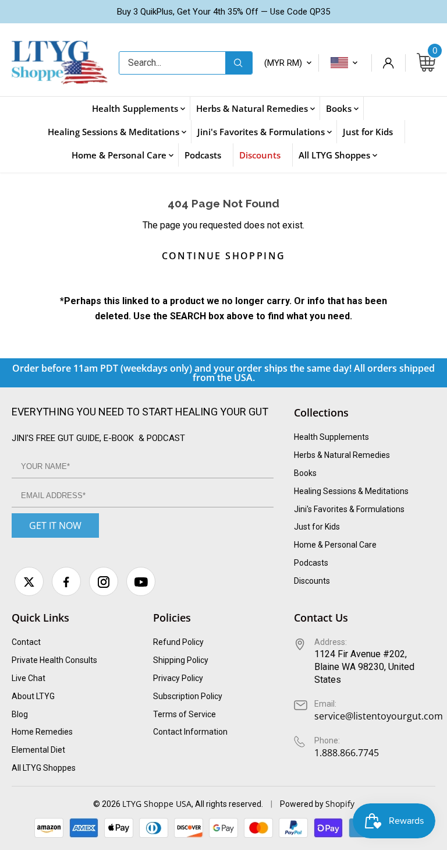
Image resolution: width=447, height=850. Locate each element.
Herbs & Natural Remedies (342, 455)
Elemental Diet (38, 749)
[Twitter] (29, 581)
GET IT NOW (55, 525)
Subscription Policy (187, 696)
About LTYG (33, 696)
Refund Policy (178, 642)
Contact (26, 642)
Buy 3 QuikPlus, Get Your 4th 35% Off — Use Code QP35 (223, 11)
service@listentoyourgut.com (378, 716)
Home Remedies (42, 731)
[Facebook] (66, 581)
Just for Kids (317, 526)
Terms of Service (184, 714)
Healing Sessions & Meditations (351, 491)
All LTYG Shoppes (44, 768)
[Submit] (238, 63)
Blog (20, 714)
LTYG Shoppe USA (156, 803)
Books (305, 473)
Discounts (312, 581)
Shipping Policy (180, 660)
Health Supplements (331, 437)
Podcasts (311, 562)
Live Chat (28, 678)
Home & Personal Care (335, 544)
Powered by (302, 804)
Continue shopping (224, 255)
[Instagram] (103, 581)
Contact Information (190, 731)
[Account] (388, 63)
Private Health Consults (54, 660)
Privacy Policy (178, 678)
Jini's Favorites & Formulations (349, 509)
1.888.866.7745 (346, 752)
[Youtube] (140, 581)
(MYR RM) (283, 63)
